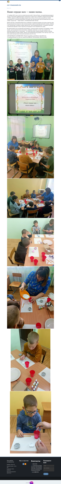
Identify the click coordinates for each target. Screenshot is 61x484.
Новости (37, 3)
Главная (28, 3)
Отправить (46, 473)
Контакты (42, 3)
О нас (32, 3)
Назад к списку (9, 8)
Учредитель (48, 3)
